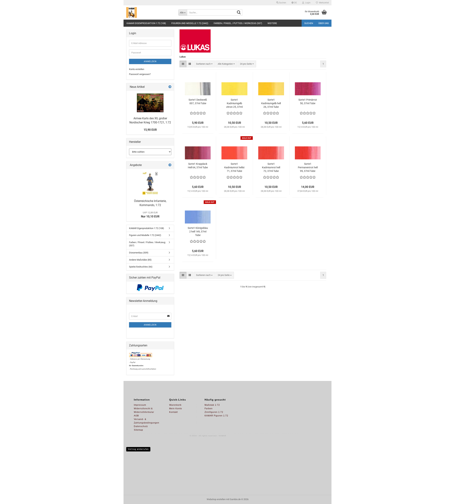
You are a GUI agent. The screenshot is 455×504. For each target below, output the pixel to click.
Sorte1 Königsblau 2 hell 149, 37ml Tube (198, 232)
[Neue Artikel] (169, 87)
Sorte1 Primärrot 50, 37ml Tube (307, 101)
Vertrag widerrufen (138, 449)
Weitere (272, 23)
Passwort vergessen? (140, 74)
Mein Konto (175, 408)
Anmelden (150, 61)
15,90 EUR (150, 129)
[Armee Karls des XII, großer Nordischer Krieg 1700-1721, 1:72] (150, 102)
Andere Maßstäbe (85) (140, 259)
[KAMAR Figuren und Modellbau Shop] (149, 12)
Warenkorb (175, 405)
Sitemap (138, 430)
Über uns (323, 23)
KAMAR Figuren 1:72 (216, 415)
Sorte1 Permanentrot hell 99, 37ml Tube (308, 167)
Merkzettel (323, 2)
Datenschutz (141, 426)
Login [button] (307, 2)
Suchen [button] (282, 2)
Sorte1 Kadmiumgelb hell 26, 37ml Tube (271, 103)
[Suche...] (238, 12)
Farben (209, 408)
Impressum (140, 405)
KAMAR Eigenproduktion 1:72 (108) (146, 23)
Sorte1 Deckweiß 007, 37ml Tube (198, 101)
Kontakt (173, 412)
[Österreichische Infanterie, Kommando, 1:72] (150, 183)
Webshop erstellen (216, 499)
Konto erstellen (136, 69)
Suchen (308, 23)
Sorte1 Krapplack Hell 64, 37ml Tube (198, 165)
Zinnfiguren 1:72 (214, 412)
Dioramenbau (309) (138, 252)
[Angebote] (169, 165)
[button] (294, 2)
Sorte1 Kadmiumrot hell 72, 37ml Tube (271, 167)
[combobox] (204, 64)
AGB (136, 415)
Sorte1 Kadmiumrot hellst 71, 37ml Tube (234, 167)
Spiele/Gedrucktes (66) (140, 266)
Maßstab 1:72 (212, 405)
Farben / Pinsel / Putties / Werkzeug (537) (238, 23)
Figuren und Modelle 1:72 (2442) (189, 23)
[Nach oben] (445, 499)
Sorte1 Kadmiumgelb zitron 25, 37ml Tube (234, 103)
